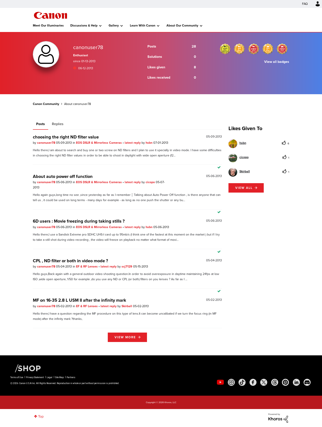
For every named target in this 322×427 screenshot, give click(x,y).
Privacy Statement (35, 377)
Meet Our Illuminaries (48, 25)
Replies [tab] (57, 123)
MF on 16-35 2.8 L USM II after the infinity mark (79, 300)
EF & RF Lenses (87, 266)
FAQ (305, 4)
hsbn (149, 142)
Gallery (114, 25)
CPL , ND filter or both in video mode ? (70, 260)
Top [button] (41, 416)
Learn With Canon (142, 25)
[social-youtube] (220, 382)
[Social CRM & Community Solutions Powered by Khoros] (278, 417)
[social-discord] (307, 382)
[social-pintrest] (285, 382)
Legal (49, 377)
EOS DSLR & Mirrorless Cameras (99, 142)
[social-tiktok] (242, 382)
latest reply (133, 142)
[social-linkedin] (296, 382)
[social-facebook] (253, 382)
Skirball (127, 306)
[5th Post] (267, 48)
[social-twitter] (263, 382)
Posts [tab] (40, 123)
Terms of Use (16, 377)
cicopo (151, 182)
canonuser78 (46, 142)
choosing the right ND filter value (66, 137)
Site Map (59, 377)
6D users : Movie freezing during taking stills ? (79, 221)
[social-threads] (274, 382)
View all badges (276, 61)
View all (244, 188)
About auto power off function (63, 176)
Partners (71, 377)
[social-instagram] (231, 382)
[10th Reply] (225, 48)
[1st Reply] (253, 48)
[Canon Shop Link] (25, 368)
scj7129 (127, 266)
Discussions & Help (83, 25)
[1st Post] (282, 48)
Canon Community (50, 15)
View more (125, 337)
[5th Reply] (239, 48)
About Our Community (182, 25)
